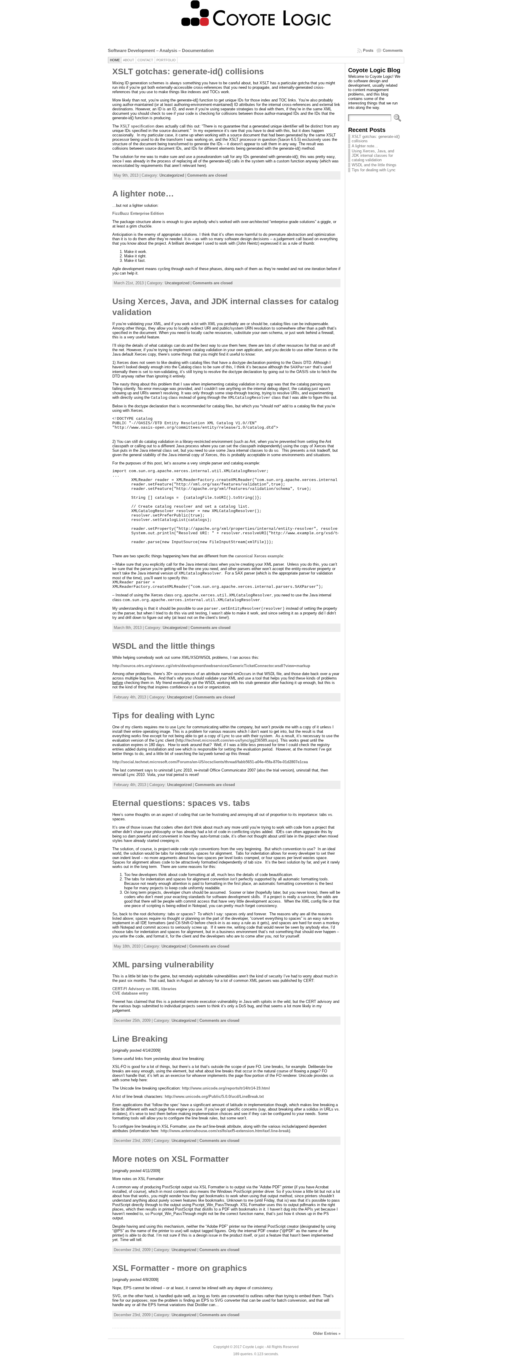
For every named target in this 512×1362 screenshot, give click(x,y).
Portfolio (166, 60)
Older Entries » (326, 1333)
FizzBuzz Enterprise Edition (138, 213)
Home (115, 60)
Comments (393, 50)
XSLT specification (137, 126)
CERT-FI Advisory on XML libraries (144, 989)
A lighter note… (143, 193)
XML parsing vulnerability (163, 964)
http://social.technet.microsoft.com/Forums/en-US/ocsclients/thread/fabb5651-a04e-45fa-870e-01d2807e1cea (210, 762)
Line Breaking (140, 1038)
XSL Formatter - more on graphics (179, 1268)
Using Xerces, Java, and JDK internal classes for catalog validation (373, 155)
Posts (368, 50)
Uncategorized (171, 175)
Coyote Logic (253, 1347)
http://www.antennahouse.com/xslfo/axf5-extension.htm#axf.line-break (225, 1131)
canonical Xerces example (259, 556)
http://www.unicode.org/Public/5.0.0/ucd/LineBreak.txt (214, 1096)
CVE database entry (130, 993)
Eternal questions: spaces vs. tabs (181, 803)
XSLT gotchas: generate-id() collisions (188, 71)
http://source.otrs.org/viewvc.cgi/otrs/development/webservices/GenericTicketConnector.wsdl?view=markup (211, 666)
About (128, 60)
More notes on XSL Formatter (170, 1158)
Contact (145, 60)
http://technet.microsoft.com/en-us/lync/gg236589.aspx (227, 740)
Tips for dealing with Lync (163, 715)
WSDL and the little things (163, 646)
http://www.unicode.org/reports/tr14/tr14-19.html (226, 1088)
